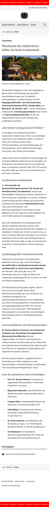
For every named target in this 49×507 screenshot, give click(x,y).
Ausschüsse (23, 24)
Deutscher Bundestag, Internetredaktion (20, 454)
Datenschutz (19, 481)
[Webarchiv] (24, 15)
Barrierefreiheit (7, 481)
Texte (33, 24)
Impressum (30, 481)
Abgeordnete (8, 24)
